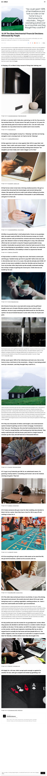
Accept (43, 773)
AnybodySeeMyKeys (12, 229)
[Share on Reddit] (35, 43)
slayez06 (7, 419)
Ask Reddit (26, 56)
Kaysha (15, 552)
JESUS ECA (20, 710)
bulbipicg (10, 505)
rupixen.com (16, 183)
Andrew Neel (16, 505)
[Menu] (45, 2)
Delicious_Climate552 (13, 252)
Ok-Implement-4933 (12, 710)
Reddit (15, 61)
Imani (11, 355)
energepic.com (16, 666)
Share (44, 42)
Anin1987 (7, 355)
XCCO (9, 301)
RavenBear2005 (12, 592)
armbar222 (10, 552)
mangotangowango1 (13, 116)
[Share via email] (37, 43)
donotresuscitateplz (26, 618)
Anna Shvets (21, 229)
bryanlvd (10, 467)
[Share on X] (33, 43)
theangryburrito (12, 129)
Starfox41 (10, 666)
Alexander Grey (14, 301)
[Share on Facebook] (28, 43)
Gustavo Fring (19, 592)
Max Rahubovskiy (22, 116)
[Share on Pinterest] (30, 43)
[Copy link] (39, 43)
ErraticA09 (10, 183)
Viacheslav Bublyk (17, 467)
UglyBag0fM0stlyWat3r (13, 139)
